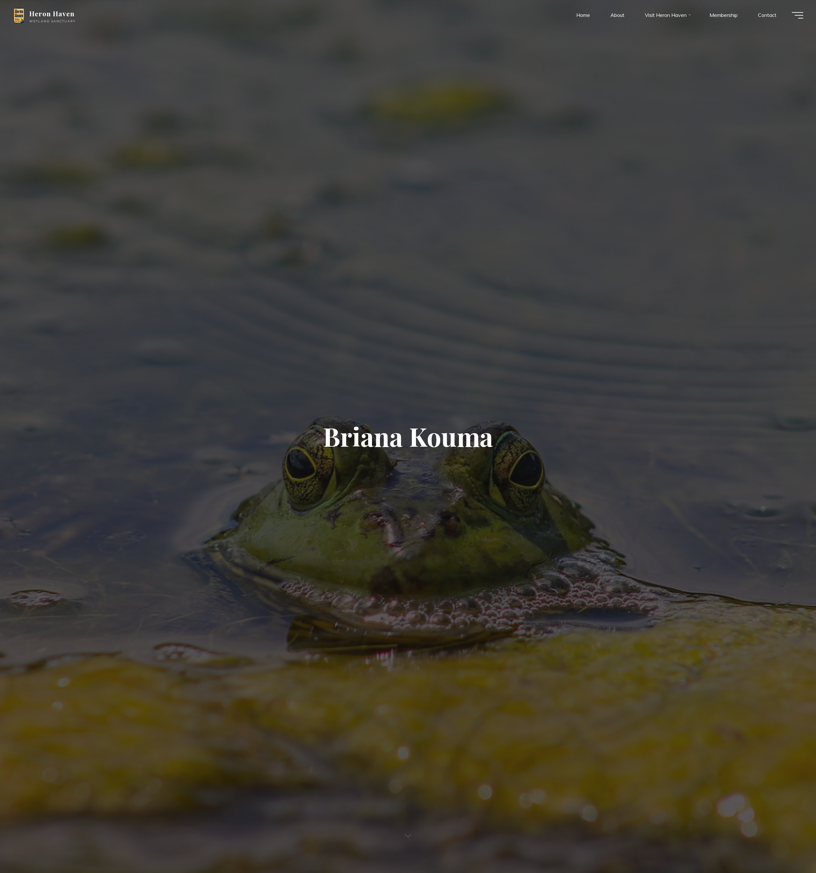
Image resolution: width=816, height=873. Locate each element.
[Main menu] (797, 15)
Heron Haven (52, 13)
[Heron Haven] (19, 15)
